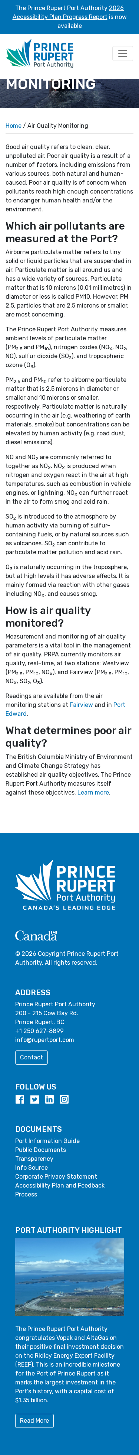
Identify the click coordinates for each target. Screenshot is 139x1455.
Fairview (81, 704)
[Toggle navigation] (122, 53)
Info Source (31, 1167)
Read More (34, 1420)
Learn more (93, 792)
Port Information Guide (47, 1140)
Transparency (34, 1158)
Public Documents (40, 1149)
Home (13, 125)
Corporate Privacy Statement (56, 1176)
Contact (31, 1057)
